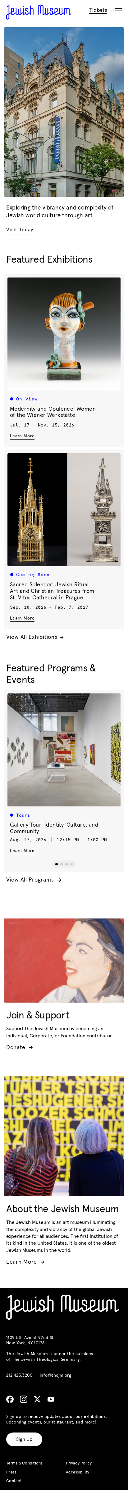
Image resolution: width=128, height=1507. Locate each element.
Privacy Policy (79, 1463)
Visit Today (19, 229)
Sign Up (24, 1439)
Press (11, 1472)
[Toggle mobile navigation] (118, 11)
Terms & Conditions (24, 1463)
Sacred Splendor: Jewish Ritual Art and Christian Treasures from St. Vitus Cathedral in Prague (52, 591)
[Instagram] (23, 1399)
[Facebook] (10, 1399)
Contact (14, 1481)
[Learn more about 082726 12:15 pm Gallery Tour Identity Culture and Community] (64, 749)
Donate (19, 1047)
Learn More (22, 436)
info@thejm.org (55, 1375)
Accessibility (77, 1472)
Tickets (98, 10)
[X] (37, 1399)
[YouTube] (51, 1399)
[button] (56, 864)
